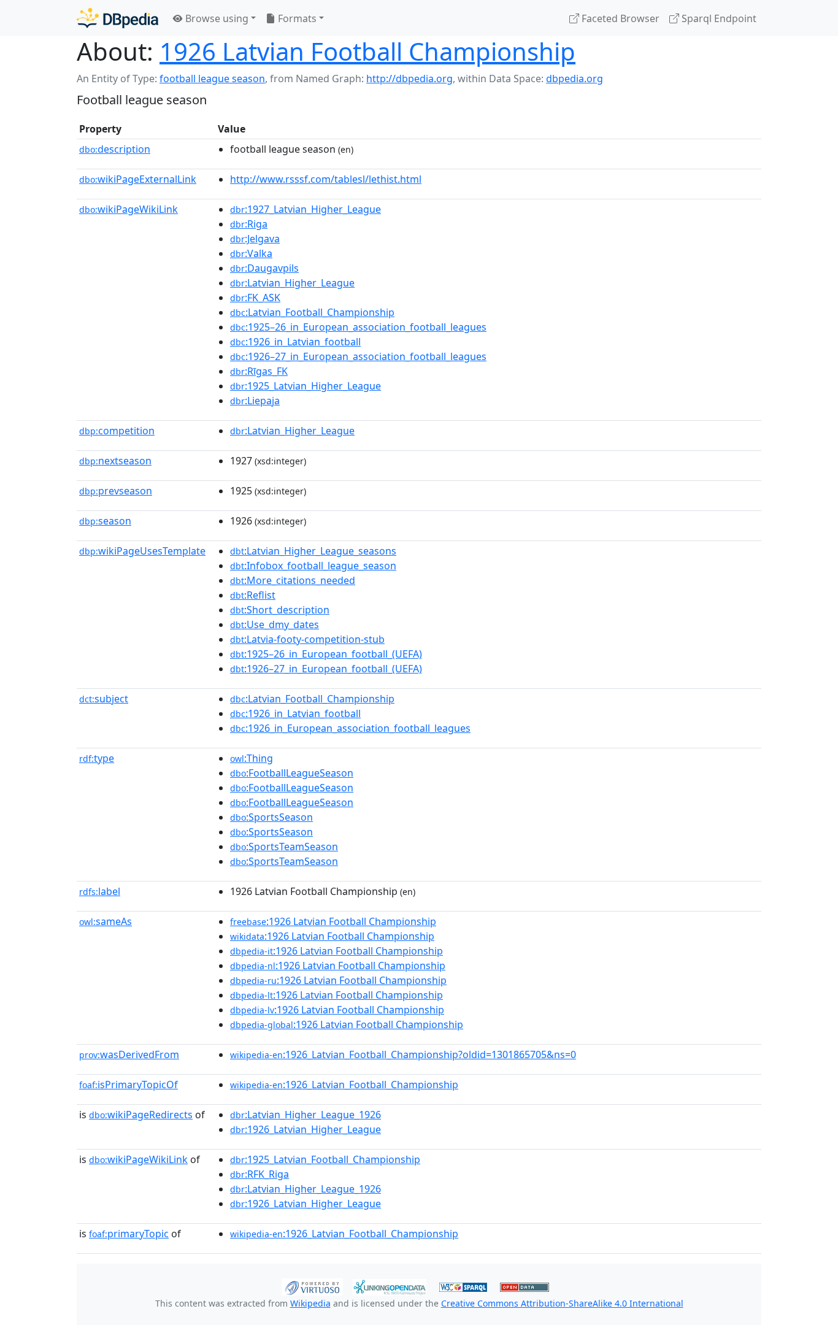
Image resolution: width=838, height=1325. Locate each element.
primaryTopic (129, 1233)
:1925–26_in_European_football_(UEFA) (326, 654)
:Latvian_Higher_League (292, 283)
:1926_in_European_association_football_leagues (350, 728)
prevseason (115, 490)
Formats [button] (296, 18)
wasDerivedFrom (129, 1054)
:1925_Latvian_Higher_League (305, 386)
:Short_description (279, 609)
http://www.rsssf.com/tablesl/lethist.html (325, 179)
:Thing (251, 758)
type (96, 758)
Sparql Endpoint (717, 18)
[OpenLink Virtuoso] (312, 1285)
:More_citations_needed (292, 580)
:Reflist (252, 595)
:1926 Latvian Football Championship (333, 921)
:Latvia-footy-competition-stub (307, 639)
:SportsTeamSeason (284, 846)
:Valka (251, 253)
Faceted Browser (619, 18)
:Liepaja (255, 400)
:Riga (248, 224)
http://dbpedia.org (409, 78)
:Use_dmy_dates (274, 624)
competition (117, 430)
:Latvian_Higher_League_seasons (313, 551)
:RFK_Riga (259, 1174)
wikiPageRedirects (141, 1114)
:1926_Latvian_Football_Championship (344, 1084)
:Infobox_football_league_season (313, 565)
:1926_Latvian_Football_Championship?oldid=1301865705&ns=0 (403, 1054)
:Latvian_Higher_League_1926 (305, 1114)
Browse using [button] (215, 18)
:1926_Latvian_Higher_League (305, 1129)
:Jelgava (255, 238)
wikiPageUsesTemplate (142, 551)
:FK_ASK (255, 297)
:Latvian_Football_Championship (312, 312)
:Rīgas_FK (259, 371)
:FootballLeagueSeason (291, 773)
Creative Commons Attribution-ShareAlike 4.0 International (562, 1303)
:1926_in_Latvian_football (295, 341)
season (105, 521)
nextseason (115, 460)
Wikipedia (310, 1303)
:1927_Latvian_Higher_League (305, 209)
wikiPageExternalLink (137, 179)
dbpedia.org (574, 78)
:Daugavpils (264, 268)
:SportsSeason (271, 817)
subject (103, 698)
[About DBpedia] (117, 18)
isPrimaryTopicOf (128, 1084)
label (99, 891)
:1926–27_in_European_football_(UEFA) (326, 668)
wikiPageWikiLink (128, 209)
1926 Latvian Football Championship (367, 51)
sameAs (105, 921)
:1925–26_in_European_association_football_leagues (358, 327)
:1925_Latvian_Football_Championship (325, 1159)
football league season (212, 78)
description (114, 149)
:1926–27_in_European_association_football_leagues (358, 356)
